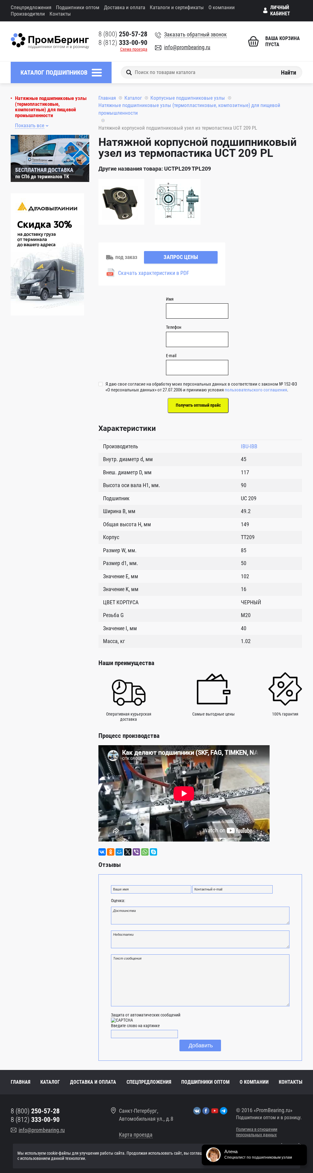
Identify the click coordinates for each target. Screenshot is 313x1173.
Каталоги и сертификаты (177, 7)
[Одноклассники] (110, 852)
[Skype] (153, 852)
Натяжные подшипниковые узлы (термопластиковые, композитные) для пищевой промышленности (51, 106)
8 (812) (122, 42)
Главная (107, 98)
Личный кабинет (280, 11)
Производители (28, 14)
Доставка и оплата (124, 7)
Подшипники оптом (77, 7)
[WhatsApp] (145, 852)
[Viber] (136, 852)
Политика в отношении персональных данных (256, 1132)
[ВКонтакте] (102, 852)
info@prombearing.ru (187, 47)
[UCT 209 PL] (121, 203)
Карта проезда (136, 1134)
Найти (288, 72)
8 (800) (122, 34)
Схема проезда (133, 49)
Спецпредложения (31, 7)
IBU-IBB (249, 446)
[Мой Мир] (119, 852)
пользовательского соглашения (256, 390)
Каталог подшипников (53, 72)
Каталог (133, 98)
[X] (127, 852)
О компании (221, 7)
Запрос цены (181, 257)
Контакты (60, 14)
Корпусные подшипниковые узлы (187, 98)
